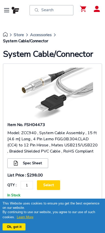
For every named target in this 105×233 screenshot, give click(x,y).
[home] (5, 35)
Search (47, 10)
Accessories (41, 35)
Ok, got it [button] (14, 227)
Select (48, 185)
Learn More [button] (25, 217)
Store (19, 35)
